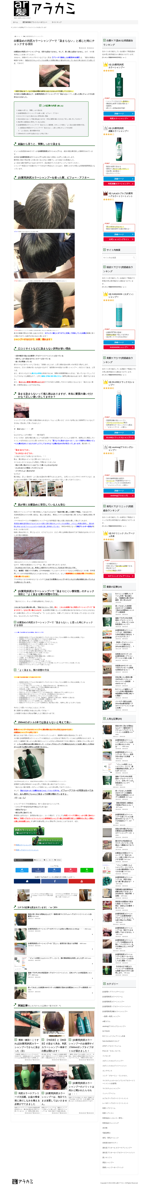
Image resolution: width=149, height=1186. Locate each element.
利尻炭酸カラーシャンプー (119, 184)
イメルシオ (106, 1056)
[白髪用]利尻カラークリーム (112, 997)
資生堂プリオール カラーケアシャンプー (117, 1148)
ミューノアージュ (108, 1093)
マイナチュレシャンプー (111, 1088)
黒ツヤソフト (107, 1157)
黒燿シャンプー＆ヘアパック (113, 1167)
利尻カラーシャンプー (24, 845)
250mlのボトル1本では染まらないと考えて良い (33, 133)
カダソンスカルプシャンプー (113, 1061)
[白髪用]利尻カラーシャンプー (24, 860)
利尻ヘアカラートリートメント (27, 850)
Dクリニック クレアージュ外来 (113, 1036)
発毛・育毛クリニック (110, 1138)
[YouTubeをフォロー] (82, 881)
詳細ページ (119, 114)
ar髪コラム (106, 1021)
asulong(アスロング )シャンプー (114, 1026)
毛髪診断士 (106, 1133)
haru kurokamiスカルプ (110, 1041)
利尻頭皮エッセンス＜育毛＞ (113, 1118)
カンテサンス (107, 1071)
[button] (134, 257)
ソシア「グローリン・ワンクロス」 (115, 1076)
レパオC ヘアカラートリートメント (115, 1103)
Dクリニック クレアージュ (119, 576)
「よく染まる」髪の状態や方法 (30, 130)
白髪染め (58, 860)
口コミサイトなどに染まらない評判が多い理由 (33, 116)
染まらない (39, 860)
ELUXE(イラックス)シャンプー (119, 437)
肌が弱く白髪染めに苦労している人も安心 (31, 122)
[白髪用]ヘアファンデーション (113, 992)
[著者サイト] (27, 881)
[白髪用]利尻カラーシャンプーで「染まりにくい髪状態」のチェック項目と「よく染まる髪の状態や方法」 (52, 125)
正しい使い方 (49, 860)
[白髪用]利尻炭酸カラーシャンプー (115, 1011)
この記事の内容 (49, 106)
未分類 (104, 1128)
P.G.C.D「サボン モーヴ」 (112, 1051)
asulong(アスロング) (119, 496)
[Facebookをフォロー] (54, 881)
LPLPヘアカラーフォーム (111, 1046)
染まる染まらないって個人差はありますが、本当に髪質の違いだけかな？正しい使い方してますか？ (50, 119)
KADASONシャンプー (119, 347)
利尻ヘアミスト (108, 1113)
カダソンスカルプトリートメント (114, 1066)
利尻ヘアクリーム (108, 1108)
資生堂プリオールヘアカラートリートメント (118, 1152)
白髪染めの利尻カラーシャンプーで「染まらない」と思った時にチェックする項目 (46, 128)
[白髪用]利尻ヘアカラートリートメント (116, 1006)
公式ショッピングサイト (119, 239)
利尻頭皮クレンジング (110, 1123)
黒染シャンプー (108, 1162)
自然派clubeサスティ (110, 1143)
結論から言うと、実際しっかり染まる (30, 110)
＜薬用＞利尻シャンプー (111, 1016)
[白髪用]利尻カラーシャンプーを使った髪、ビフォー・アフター (38, 113)
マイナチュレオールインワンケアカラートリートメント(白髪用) (118, 1082)
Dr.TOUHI (106, 1031)
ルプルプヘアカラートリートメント (115, 1098)
